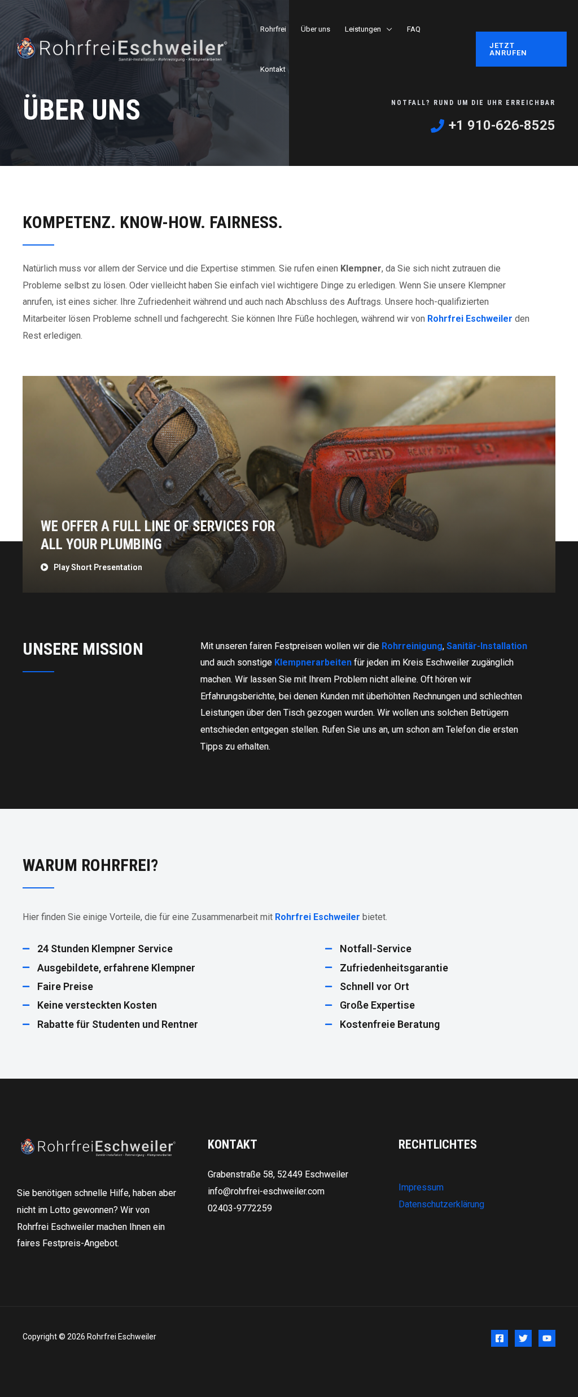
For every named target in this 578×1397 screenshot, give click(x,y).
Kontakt (273, 69)
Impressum (421, 1187)
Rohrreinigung (412, 646)
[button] (521, 49)
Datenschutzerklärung (441, 1204)
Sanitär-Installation (486, 646)
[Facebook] (499, 1338)
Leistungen (363, 29)
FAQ (414, 29)
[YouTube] (546, 1338)
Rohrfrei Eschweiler (470, 318)
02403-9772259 (240, 1208)
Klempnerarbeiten (314, 662)
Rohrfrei (273, 29)
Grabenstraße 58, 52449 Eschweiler (278, 1174)
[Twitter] (523, 1338)
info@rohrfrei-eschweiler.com (266, 1191)
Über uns (315, 29)
